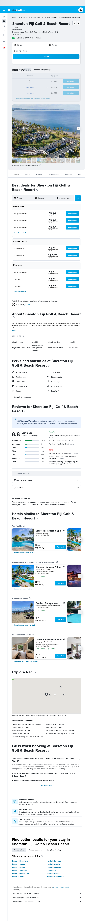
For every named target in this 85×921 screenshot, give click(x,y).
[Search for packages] (4, 30)
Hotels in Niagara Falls (55, 876)
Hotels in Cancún (18, 867)
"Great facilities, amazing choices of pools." (64, 436)
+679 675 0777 (18, 34)
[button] (3, 9)
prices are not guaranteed (61, 887)
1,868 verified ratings (33, 37)
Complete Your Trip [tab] (54, 850)
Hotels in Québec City (20, 873)
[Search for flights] (4, 16)
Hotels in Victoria (53, 864)
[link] (24, 552)
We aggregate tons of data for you (26, 897)
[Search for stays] (4, 21)
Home (14, 17)
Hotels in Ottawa (18, 864)
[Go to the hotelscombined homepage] (16, 10)
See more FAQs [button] (46, 785)
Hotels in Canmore (54, 861)
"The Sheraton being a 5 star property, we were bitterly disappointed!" (63, 462)
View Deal (60, 547)
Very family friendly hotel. (61, 444)
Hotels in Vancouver (19, 870)
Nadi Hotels (50, 17)
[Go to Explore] (4, 35)
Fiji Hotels (22, 17)
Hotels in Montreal (54, 867)
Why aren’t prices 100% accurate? (26, 901)
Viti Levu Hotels (35, 17)
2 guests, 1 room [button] (20, 51)
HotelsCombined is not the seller (26, 893)
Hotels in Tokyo (18, 876)
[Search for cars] (4, 26)
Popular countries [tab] (35, 850)
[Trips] (4, 41)
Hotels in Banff (52, 870)
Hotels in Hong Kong (20, 861)
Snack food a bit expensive (62, 441)
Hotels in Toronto (53, 873)
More (14, 330)
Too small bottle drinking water (63, 453)
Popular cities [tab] (19, 850)
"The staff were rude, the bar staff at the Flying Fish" (62, 457)
